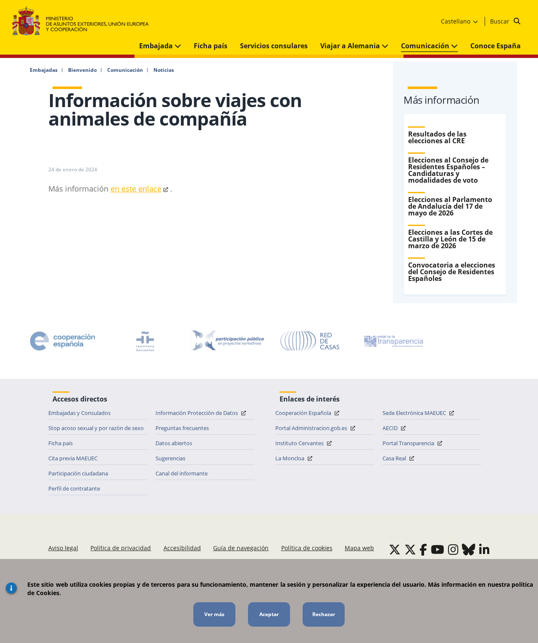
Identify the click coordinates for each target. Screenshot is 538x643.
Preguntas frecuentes (182, 428)
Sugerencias (170, 458)
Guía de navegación (241, 548)
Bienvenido (82, 70)
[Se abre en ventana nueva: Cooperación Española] (62, 341)
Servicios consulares (274, 45)
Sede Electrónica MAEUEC (414, 413)
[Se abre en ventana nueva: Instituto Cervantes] (145, 341)
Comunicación (426, 45)
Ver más (214, 614)
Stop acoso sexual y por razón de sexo (96, 428)
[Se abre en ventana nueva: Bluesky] (468, 549)
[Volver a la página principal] (84, 21)
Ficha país (210, 45)
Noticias (163, 70)
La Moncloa (290, 458)
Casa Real (394, 458)
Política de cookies (306, 548)
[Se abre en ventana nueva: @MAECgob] (395, 549)
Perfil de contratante (74, 488)
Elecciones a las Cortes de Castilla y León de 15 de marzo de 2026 (450, 239)
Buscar (500, 21)
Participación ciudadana (78, 473)
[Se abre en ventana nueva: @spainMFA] (410, 549)
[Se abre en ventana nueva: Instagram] (453, 549)
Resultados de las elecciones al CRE (437, 137)
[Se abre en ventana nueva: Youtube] (437, 549)
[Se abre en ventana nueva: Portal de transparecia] (393, 341)
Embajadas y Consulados (79, 413)
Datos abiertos (174, 443)
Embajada (156, 45)
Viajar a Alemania (351, 45)
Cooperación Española (303, 413)
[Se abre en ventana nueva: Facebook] (423, 549)
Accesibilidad (182, 548)
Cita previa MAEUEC (73, 458)
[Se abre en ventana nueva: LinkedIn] (484, 549)
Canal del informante (182, 473)
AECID (390, 428)
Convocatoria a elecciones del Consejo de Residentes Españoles (451, 271)
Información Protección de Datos (197, 413)
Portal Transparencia (408, 443)
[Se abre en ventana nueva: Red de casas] (310, 341)
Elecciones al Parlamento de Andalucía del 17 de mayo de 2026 (450, 206)
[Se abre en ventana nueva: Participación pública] (227, 341)
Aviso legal (63, 548)
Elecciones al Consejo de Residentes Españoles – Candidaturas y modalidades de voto (448, 170)
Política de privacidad (120, 548)
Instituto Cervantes (300, 443)
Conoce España (495, 45)
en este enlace (136, 189)
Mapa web (359, 548)
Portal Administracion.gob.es (311, 428)
